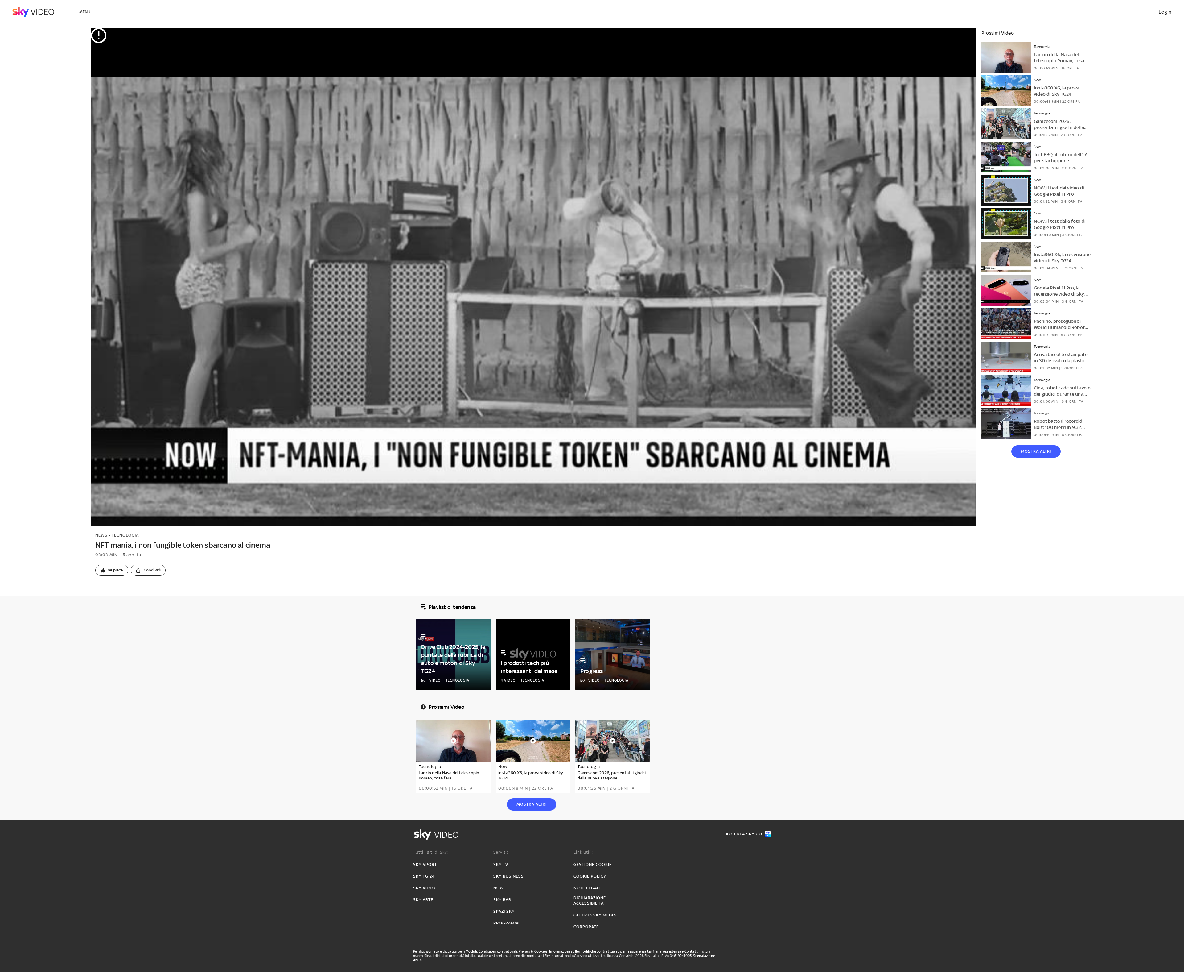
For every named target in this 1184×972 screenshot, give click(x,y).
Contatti (691, 951)
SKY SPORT (425, 864)
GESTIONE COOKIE (593, 864)
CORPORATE (586, 926)
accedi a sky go (744, 834)
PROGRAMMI (506, 923)
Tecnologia (125, 535)
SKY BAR (502, 899)
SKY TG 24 (424, 876)
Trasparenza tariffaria (643, 951)
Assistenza (672, 951)
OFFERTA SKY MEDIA (595, 915)
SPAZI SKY (504, 911)
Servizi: (500, 852)
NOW (498, 888)
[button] (111, 570)
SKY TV (500, 864)
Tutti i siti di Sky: (430, 852)
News (101, 535)
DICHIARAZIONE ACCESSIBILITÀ (590, 900)
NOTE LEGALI (587, 888)
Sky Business (508, 876)
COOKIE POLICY (590, 876)
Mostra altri (1036, 451)
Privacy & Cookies (533, 951)
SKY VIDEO (424, 888)
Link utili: (583, 852)
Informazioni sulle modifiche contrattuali (583, 951)
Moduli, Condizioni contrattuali (491, 951)
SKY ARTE (423, 899)
